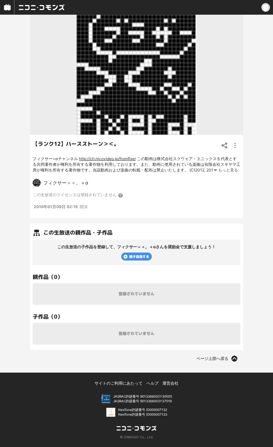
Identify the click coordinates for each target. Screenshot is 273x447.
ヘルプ (152, 383)
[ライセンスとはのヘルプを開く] (121, 195)
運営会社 (170, 383)
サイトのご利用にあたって (118, 383)
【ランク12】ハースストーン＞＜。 (76, 143)
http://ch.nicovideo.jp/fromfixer (107, 158)
